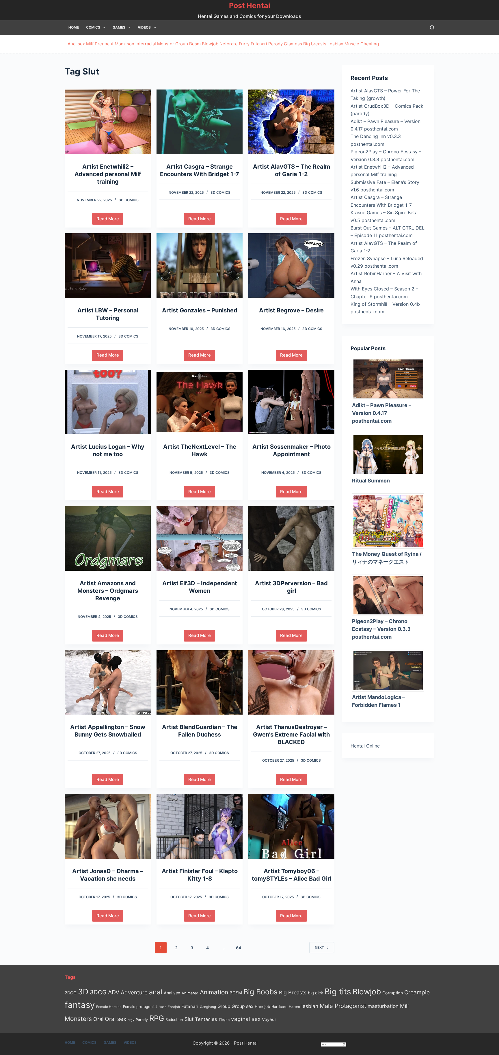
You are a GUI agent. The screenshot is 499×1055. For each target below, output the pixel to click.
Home (73, 27)
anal (155, 992)
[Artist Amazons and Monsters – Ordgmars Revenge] (108, 538)
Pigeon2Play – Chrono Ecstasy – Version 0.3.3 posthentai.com (381, 629)
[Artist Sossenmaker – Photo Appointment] (291, 402)
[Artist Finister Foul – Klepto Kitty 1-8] (200, 826)
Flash (162, 1007)
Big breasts (314, 43)
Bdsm (195, 43)
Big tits (338, 991)
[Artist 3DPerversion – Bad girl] (291, 538)
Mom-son (124, 43)
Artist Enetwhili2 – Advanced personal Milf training (108, 174)
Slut (189, 1019)
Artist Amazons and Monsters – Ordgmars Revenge (107, 591)
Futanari (259, 43)
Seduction (174, 1019)
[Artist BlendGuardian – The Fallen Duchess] (200, 682)
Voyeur (269, 1019)
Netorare (228, 43)
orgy (131, 1020)
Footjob (174, 1007)
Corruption (392, 992)
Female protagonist (140, 1006)
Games (119, 27)
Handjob (262, 1006)
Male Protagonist (343, 1005)
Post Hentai (249, 5)
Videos (144, 27)
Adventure (134, 992)
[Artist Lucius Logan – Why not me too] (108, 402)
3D (83, 991)
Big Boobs (260, 991)
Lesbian (335, 43)
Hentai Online (365, 746)
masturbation (383, 1006)
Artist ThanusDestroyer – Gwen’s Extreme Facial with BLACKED (291, 734)
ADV (113, 992)
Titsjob (224, 1020)
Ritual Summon (371, 481)
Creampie (417, 992)
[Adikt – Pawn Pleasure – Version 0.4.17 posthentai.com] (390, 378)
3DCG (98, 992)
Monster (165, 43)
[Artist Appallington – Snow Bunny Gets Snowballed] (108, 682)
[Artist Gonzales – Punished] (200, 265)
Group (181, 43)
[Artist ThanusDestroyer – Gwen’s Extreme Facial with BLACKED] (291, 682)
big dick (315, 992)
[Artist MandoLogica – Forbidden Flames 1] (390, 670)
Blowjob (210, 43)
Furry (244, 43)
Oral (98, 1019)
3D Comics (129, 200)
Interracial (145, 43)
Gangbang (208, 1007)
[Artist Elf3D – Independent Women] (200, 538)
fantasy (80, 1005)
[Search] (432, 27)
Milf (90, 43)
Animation (214, 992)
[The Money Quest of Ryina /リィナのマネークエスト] (390, 520)
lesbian (309, 1006)
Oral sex (115, 1018)
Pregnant (104, 43)
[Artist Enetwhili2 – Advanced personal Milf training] (108, 122)
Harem (294, 1006)
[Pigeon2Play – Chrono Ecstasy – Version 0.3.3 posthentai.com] (390, 595)
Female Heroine (109, 1007)
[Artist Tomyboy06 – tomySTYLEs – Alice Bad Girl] (291, 826)
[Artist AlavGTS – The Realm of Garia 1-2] (291, 122)
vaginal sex (245, 1019)
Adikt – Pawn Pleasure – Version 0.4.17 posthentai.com (381, 413)
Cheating (369, 43)
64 (238, 947)
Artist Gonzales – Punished (199, 310)
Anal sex (76, 43)
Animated (190, 993)
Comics (93, 27)
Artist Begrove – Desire (291, 310)
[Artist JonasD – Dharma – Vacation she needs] (108, 826)
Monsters (78, 1018)
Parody (275, 43)
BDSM (236, 993)
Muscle (352, 43)
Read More (109, 220)
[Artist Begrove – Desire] (291, 265)
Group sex (242, 1006)
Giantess (293, 43)
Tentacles (206, 1019)
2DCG (71, 992)
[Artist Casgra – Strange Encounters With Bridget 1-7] (200, 122)
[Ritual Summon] (390, 454)
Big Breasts (292, 992)
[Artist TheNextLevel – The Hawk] (200, 402)
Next (319, 947)
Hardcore (279, 1006)
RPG (156, 1018)
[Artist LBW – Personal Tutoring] (108, 265)
